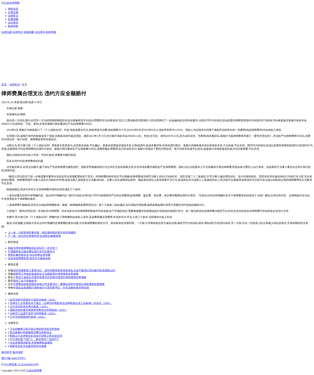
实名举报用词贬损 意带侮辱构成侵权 (31, 342)
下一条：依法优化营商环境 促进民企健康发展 (34, 236)
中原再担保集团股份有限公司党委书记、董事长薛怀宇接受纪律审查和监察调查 (59, 284)
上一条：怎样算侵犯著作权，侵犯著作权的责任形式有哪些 (42, 232)
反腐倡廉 (13, 19)
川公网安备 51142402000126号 (21, 364)
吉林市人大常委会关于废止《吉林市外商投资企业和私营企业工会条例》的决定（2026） (61, 303)
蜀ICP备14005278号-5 (13, 358)
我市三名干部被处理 (25, 280)
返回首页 (6, 352)
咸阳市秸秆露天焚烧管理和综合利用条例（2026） (38, 310)
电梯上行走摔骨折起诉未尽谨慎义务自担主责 (36, 335)
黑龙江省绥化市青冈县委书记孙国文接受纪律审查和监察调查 (51, 277)
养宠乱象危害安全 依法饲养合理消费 (29, 255)
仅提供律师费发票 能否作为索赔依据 (29, 258)
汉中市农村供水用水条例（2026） (29, 306)
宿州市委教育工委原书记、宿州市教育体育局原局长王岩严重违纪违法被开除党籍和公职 (64, 270)
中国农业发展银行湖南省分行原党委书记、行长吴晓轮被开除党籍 (51, 287)
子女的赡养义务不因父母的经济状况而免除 (35, 329)
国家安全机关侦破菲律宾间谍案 (28, 346)
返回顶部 (17, 352)
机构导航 (13, 26)
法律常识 (13, 15)
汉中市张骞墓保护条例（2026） (28, 316)
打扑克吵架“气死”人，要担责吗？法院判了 (34, 339)
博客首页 (13, 9)
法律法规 (13, 12)
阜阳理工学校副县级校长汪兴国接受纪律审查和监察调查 (45, 274)
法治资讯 (13, 22)
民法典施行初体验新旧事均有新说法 (31, 332)
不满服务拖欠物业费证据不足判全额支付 (31, 251)
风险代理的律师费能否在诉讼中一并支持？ (33, 248)
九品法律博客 (34, 370)
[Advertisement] (157, 58)
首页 (4, 84)
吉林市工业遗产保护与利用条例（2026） (33, 313)
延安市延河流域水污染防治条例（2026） (33, 299)
